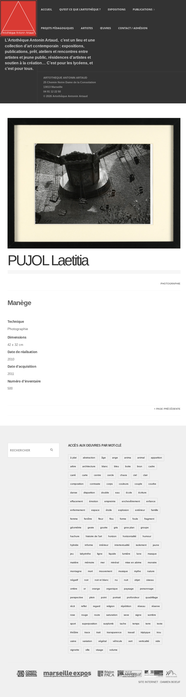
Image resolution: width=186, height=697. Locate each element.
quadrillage (152, 597)
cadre (151, 466)
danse (73, 492)
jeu (72, 553)
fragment (149, 518)
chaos (123, 475)
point (104, 597)
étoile (109, 510)
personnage (147, 588)
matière (74, 562)
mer (103, 562)
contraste (95, 483)
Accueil (46, 9)
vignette (74, 649)
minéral (115, 562)
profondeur (133, 597)
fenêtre (88, 518)
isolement (141, 545)
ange (115, 457)
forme (123, 518)
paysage (129, 588)
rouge (84, 615)
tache (123, 623)
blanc (105, 466)
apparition (156, 457)
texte (160, 623)
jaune (156, 545)
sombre (152, 615)
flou (111, 518)
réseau (141, 606)
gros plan (129, 527)
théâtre (74, 632)
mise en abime (133, 562)
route (97, 615)
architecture (88, 466)
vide (157, 641)
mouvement (105, 571)
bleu (116, 466)
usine (73, 641)
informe (89, 545)
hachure (74, 536)
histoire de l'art (94, 536)
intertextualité (122, 545)
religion (111, 606)
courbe (152, 483)
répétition (126, 606)
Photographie (170, 283)
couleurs (123, 483)
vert (130, 641)
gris (116, 527)
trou (159, 632)
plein (92, 597)
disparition (89, 492)
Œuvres (105, 28)
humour (147, 536)
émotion (93, 501)
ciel (135, 475)
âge (103, 457)
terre (148, 623)
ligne (99, 553)
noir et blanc (101, 580)
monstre (152, 562)
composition (77, 483)
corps (110, 483)
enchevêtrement (131, 501)
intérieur (103, 545)
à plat (73, 457)
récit (72, 606)
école (129, 492)
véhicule (117, 641)
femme (74, 518)
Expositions (116, 9)
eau (117, 492)
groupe (145, 527)
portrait (117, 597)
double (105, 492)
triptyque (145, 632)
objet (137, 580)
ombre (73, 588)
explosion (123, 510)
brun (139, 466)
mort (90, 571)
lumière (126, 553)
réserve (156, 606)
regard (96, 606)
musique (123, 571)
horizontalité (129, 536)
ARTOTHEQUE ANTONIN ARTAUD (65, 77)
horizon (112, 536)
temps (135, 623)
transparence (114, 632)
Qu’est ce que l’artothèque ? (80, 9)
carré (73, 475)
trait (98, 632)
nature (151, 571)
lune (139, 553)
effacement (76, 501)
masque (152, 553)
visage (99, 649)
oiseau (150, 580)
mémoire (89, 562)
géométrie (75, 527)
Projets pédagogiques (57, 28)
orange (96, 588)
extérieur (140, 510)
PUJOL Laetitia (48, 260)
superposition (89, 623)
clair (145, 475)
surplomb (108, 623)
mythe (137, 571)
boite (128, 466)
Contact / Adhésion (132, 28)
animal (141, 457)
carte (85, 475)
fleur (100, 518)
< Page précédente (167, 408)
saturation (111, 615)
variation (87, 641)
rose (72, 615)
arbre (73, 466)
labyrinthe (85, 553)
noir (86, 580)
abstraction (89, 457)
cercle (110, 475)
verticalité (144, 641)
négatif (74, 580)
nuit (126, 580)
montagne (76, 571)
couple (138, 483)
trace (87, 632)
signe (138, 615)
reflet (84, 606)
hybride (74, 545)
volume (113, 649)
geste (91, 527)
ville (87, 649)
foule (135, 518)
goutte (104, 527)
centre (97, 475)
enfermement (77, 510)
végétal (102, 641)
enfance (150, 501)
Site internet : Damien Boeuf (159, 681)
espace (95, 510)
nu (116, 580)
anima (127, 457)
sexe (126, 615)
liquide (112, 553)
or (85, 588)
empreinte (110, 501)
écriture (142, 492)
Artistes (87, 28)
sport (73, 623)
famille (154, 510)
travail (131, 632)
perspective (76, 597)
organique (112, 588)
